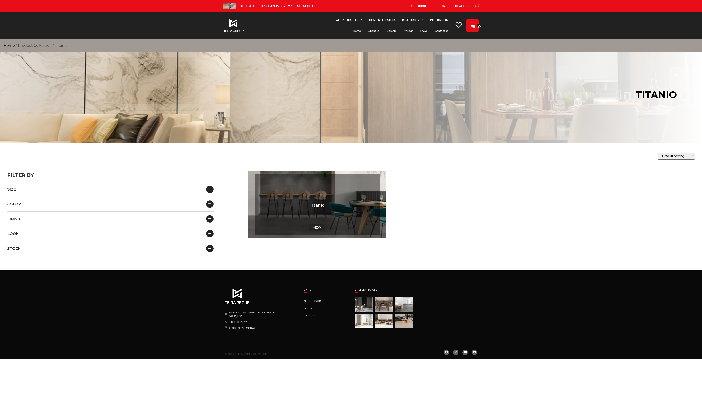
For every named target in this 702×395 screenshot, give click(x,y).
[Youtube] (465, 352)
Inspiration (439, 20)
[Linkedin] (474, 352)
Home (357, 30)
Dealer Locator (382, 20)
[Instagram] (455, 352)
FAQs (423, 30)
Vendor (408, 30)
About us (373, 30)
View (317, 227)
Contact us (441, 30)
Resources (410, 20)
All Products (420, 5)
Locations (461, 5)
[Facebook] (446, 352)
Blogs (442, 5)
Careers (392, 30)
